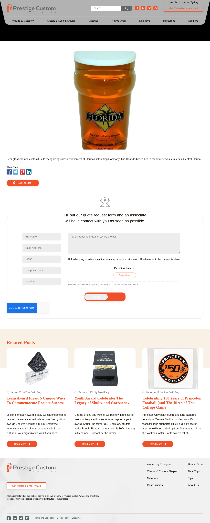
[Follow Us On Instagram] (155, 8)
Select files (125, 275)
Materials (93, 20)
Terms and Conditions (44, 518)
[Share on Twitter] (15, 172)
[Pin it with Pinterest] (22, 172)
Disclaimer (76, 518)
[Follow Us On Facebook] (137, 8)
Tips (190, 478)
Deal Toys (144, 20)
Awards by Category (23, 20)
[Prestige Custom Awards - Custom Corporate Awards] (31, 8)
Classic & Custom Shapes (61, 20)
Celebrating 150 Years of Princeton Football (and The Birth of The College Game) (171, 402)
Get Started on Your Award (183, 8)
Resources (169, 20)
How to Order (119, 20)
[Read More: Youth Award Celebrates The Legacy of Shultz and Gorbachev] (105, 368)
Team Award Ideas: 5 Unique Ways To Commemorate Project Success (36, 400)
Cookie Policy (63, 518)
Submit (96, 296)
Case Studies (155, 485)
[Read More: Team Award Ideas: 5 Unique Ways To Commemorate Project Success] (37, 368)
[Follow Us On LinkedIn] (143, 8)
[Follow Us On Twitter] (149, 8)
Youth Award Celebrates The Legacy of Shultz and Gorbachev (101, 400)
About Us (193, 20)
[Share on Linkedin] (29, 172)
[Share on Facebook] (9, 172)
